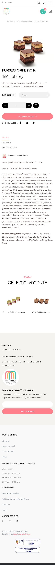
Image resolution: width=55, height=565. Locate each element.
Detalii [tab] (5, 137)
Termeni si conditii (10, 493)
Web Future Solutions (21, 534)
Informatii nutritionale (17, 155)
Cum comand (8, 446)
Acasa (10, 21)
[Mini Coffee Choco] (41, 301)
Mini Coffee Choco (41, 312)
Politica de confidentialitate (15, 499)
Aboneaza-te (27, 411)
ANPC (4, 510)
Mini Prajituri (42, 21)
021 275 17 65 (7, 3)
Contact (6, 504)
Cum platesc (8, 451)
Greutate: (9, 95)
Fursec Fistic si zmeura (14, 312)
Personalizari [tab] (9, 148)
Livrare (5, 441)
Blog (4, 456)
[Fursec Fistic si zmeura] (13, 301)
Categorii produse (24, 21)
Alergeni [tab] (6, 142)
